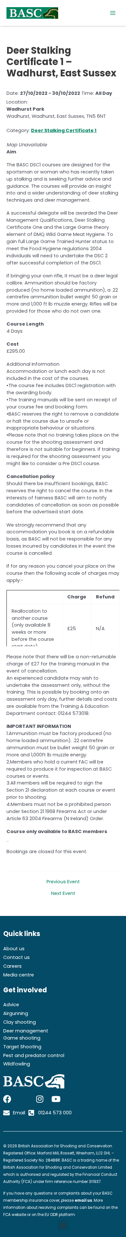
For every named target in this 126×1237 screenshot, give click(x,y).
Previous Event (63, 881)
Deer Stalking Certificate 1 (64, 130)
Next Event (63, 893)
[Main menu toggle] (113, 13)
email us (83, 1200)
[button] (63, 1225)
